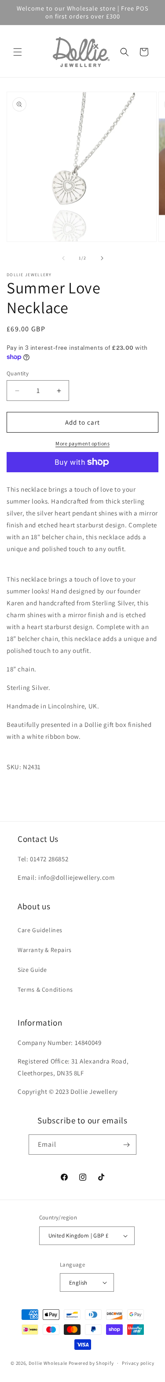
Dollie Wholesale (48, 1363)
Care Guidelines (40, 930)
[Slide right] (102, 258)
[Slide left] (63, 258)
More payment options (82, 443)
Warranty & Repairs (45, 950)
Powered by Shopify (91, 1363)
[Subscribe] (126, 1144)
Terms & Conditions (45, 989)
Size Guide (32, 970)
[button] (17, 52)
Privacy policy (138, 1363)
